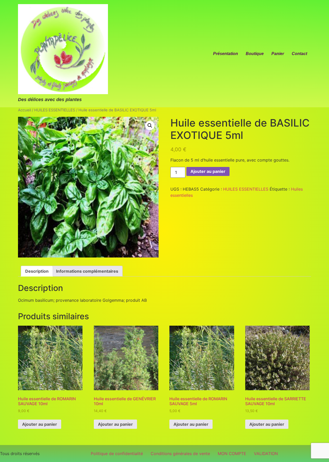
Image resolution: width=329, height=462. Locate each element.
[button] (149, 125)
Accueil (24, 110)
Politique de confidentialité (117, 453)
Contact (299, 53)
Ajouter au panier (207, 171)
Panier (277, 53)
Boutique (255, 53)
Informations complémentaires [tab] (87, 271)
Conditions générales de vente (180, 453)
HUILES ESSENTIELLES (54, 110)
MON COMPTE (232, 453)
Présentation (225, 53)
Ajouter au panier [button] (39, 424)
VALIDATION (266, 453)
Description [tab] (37, 271)
